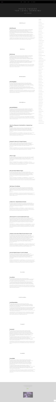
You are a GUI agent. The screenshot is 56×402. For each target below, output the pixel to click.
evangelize (14, 188)
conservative (26, 29)
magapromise (11, 110)
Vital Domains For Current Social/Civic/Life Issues (19, 216)
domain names (15, 83)
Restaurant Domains (41, 99)
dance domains (24, 203)
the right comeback (20, 240)
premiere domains (16, 362)
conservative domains (27, 330)
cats (21, 172)
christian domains (28, 187)
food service (17, 255)
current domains (30, 29)
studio (15, 58)
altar (17, 187)
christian (24, 187)
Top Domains (20, 62)
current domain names (22, 278)
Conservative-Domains (22, 60)
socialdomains (17, 305)
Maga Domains (11, 35)
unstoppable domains (12, 33)
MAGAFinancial (13, 28)
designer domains (27, 128)
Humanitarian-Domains (23, 308)
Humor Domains (29, 337)
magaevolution (30, 30)
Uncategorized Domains (17, 368)
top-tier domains (30, 111)
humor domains (19, 361)
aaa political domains (16, 235)
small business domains (31, 144)
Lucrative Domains (16, 61)
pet (28, 173)
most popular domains (22, 129)
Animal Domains (40, 25)
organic (26, 129)
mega (16, 110)
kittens (12, 173)
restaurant (11, 256)
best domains (16, 172)
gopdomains (26, 83)
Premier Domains (12, 88)
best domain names (12, 218)
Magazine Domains (41, 79)
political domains (27, 333)
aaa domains (14, 187)
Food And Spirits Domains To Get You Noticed (19, 252)
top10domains (27, 130)
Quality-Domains (20, 88)
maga (15, 30)
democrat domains (21, 236)
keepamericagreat (24, 361)
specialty (18, 256)
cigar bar (11, 128)
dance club (23, 128)
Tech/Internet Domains (41, 111)
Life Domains (27, 308)
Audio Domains (23, 281)
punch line (14, 239)
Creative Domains (31, 281)
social (15, 305)
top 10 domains (25, 334)
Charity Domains (27, 307)
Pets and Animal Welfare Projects (16, 170)
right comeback (23, 239)
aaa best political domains (21, 29)
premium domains (20, 84)
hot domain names (12, 361)
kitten (10, 173)
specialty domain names (12, 221)
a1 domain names (12, 278)
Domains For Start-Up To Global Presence (18, 141)
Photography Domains (41, 85)
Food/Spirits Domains (41, 58)
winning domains (15, 241)
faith (16, 188)
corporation (17, 143)
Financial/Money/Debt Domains (42, 55)
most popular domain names (27, 110)
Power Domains (24, 35)
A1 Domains (11, 60)
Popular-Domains (20, 35)
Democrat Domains (17, 365)
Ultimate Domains (25, 36)
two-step (31, 130)
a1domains (11, 29)
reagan (23, 84)
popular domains (12, 84)
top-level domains (25, 111)
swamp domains (15, 240)
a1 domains (11, 187)
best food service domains (25, 254)
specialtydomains (12, 58)
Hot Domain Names (12, 61)
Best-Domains (18, 60)
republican (17, 239)
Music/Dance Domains (41, 82)
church (31, 187)
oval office (22, 333)
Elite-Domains (27, 60)
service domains (21, 144)
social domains (31, 239)
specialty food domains (27, 256)
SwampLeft (12, 329)
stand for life (27, 221)
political (33, 110)
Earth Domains (40, 46)
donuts (10, 255)
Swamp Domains (21, 339)
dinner (30, 128)
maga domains (18, 30)
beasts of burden (12, 172)
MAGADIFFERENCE (13, 107)
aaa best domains (15, 29)
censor (16, 218)
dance (21, 128)
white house (11, 241)
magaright (14, 110)
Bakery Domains (40, 31)
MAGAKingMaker (13, 81)
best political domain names (27, 235)
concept (11, 143)
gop (24, 83)
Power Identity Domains (29, 35)
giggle (29, 157)
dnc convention (31, 236)
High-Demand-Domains (12, 113)
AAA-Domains (14, 60)
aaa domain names (17, 278)
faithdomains (18, 188)
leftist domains (28, 361)
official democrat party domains (17, 333)
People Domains (31, 308)
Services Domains (12, 62)
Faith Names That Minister (15, 186)
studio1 (21, 58)
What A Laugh (12, 155)
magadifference (22, 30)
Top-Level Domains (12, 36)
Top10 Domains (20, 36)
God (21, 188)
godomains (22, 83)
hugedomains (11, 30)
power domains (29, 129)
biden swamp (22, 330)
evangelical (11, 188)
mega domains (19, 110)
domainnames (19, 83)
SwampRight (12, 358)
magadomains (26, 30)
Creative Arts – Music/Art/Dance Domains (18, 201)
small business (25, 144)
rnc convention (27, 239)
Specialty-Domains (16, 62)
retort (20, 239)
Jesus (32, 188)
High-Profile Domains (18, 113)
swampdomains (21, 334)
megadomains (22, 110)
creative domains (18, 203)
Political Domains (15, 35)
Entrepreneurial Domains (13, 337)
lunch (13, 129)
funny (24, 157)
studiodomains (28, 58)
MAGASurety (12, 54)
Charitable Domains (22, 307)
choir (22, 187)
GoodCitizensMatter (14, 302)
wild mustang (27, 175)
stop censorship (31, 221)
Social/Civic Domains (30, 309)
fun (22, 157)
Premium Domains (16, 88)
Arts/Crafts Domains (19, 281)
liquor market (31, 255)
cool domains (14, 128)
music (10, 279)
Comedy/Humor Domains (23, 336)
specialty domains (27, 84)
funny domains (26, 157)
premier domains (16, 84)
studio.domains (18, 58)
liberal (14, 30)
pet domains (30, 173)
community (22, 218)
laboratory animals (15, 173)
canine (19, 172)
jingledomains (40, 70)
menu (18, 129)
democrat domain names (16, 236)
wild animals (23, 175)
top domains (31, 58)
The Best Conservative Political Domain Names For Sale (21, 233)
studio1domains (24, 58)
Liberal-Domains (23, 113)
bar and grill (12, 254)
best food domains (20, 254)
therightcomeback (25, 240)
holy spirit (26, 188)
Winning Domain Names (29, 36)
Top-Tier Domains (16, 36)
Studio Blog (11, 131)
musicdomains (18, 279)
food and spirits (14, 255)
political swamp (31, 333)
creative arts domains (13, 203)
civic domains (19, 218)
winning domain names (17, 306)
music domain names (13, 279)
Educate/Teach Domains (22, 365)
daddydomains (12, 83)
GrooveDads (12, 277)
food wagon (20, 255)
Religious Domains (20, 309)
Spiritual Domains (40, 105)
